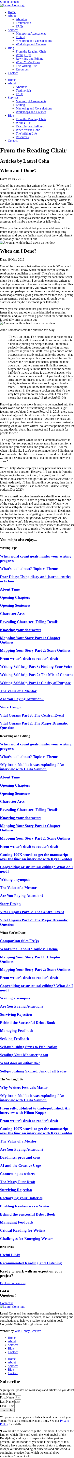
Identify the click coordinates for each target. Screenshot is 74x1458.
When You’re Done (28, 62)
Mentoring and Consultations (34, 40)
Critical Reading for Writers (22, 1230)
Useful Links (10, 1255)
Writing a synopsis (15, 879)
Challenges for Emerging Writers (26, 1238)
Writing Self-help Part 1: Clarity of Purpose (35, 683)
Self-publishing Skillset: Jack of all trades (33, 1071)
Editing (20, 37)
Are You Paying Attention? (22, 699)
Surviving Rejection (16, 1014)
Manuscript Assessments (31, 33)
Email (4, 1405)
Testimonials (23, 22)
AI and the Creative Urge (20, 1165)
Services (13, 30)
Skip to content (9, 1)
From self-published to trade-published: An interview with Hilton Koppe (35, 1110)
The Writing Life (26, 65)
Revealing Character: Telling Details (29, 622)
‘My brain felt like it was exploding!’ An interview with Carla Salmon (32, 767)
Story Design (10, 707)
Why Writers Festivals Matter (24, 1087)
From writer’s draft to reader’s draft (29, 658)
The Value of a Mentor (18, 691)
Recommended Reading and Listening (31, 1263)
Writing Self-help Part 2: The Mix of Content (36, 675)
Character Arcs (12, 613)
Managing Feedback (16, 1030)
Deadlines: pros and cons (20, 1157)
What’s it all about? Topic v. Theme (29, 568)
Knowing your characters (20, 630)
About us (21, 19)
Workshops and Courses (31, 44)
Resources (22, 69)
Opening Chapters (15, 597)
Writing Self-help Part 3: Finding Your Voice (36, 666)
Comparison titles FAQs (19, 941)
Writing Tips (23, 55)
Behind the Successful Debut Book (27, 1023)
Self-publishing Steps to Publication (28, 1047)
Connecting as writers (17, 1174)
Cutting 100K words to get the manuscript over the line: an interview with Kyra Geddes (36, 857)
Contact (13, 73)
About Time (10, 589)
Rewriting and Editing (29, 58)
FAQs (19, 26)
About (12, 15)
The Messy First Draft (17, 1182)
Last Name (7, 1401)
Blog (11, 48)
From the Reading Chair (31, 51)
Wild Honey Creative (28, 1331)
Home (12, 12)
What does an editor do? (20, 1063)
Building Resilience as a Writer (25, 1206)
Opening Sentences (15, 605)
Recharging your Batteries (21, 1198)
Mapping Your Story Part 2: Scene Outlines (35, 650)
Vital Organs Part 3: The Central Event (32, 715)
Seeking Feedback (14, 1039)
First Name (7, 1397)
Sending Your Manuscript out (24, 1055)
